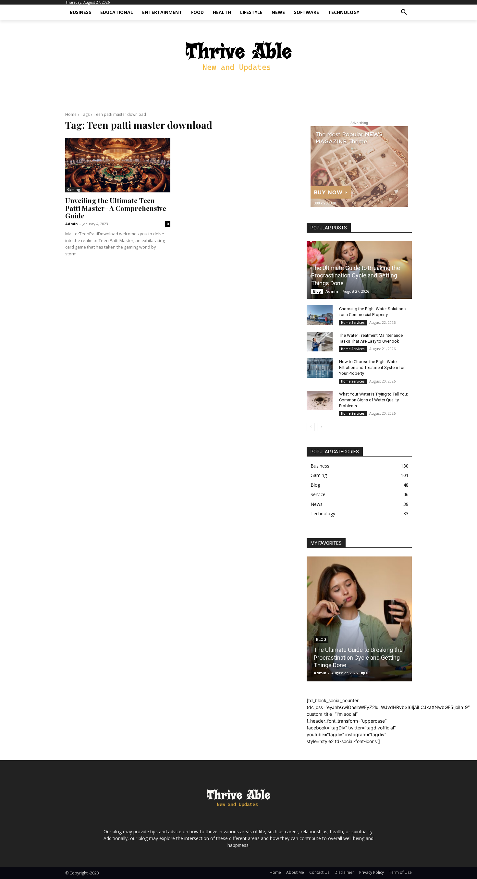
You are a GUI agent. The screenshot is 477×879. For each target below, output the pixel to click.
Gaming (73, 189)
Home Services (353, 322)
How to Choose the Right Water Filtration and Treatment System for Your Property (372, 367)
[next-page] (321, 427)
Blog (317, 291)
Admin (71, 223)
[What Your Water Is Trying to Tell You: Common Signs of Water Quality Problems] (320, 400)
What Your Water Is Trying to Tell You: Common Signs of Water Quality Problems (373, 400)
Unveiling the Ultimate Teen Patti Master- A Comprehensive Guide (115, 208)
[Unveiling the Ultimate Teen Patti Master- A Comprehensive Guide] (117, 165)
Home (71, 114)
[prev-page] (311, 427)
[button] (404, 12)
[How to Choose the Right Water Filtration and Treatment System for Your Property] (320, 368)
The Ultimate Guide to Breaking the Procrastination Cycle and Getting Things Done (355, 275)
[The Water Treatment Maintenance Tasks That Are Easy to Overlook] (320, 341)
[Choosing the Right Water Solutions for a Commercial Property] (320, 315)
